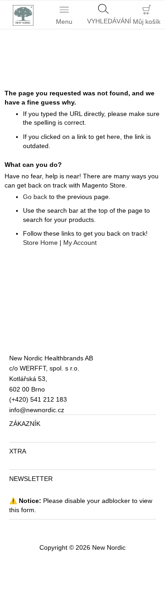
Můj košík (146, 21)
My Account (80, 242)
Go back (35, 196)
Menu (64, 21)
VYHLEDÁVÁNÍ (105, 21)
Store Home (40, 242)
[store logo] (20, 14)
